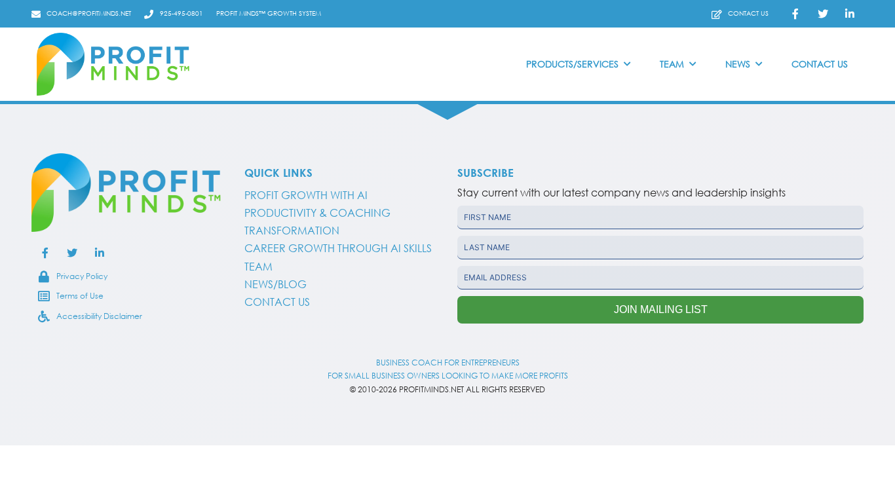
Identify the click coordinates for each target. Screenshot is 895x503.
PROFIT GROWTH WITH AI (306, 195)
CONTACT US (277, 301)
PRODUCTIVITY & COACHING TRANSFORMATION (317, 221)
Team (258, 266)
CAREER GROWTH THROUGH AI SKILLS (338, 248)
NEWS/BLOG (275, 284)
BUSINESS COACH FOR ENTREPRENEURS (448, 362)
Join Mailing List (661, 309)
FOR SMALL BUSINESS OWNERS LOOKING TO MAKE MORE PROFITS (448, 376)
